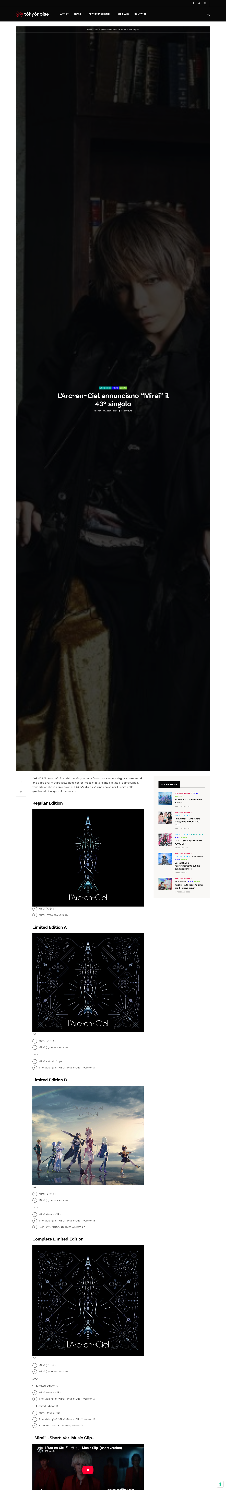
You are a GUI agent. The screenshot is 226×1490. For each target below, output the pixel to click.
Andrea (97, 411)
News (77, 14)
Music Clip (54, 1061)
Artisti (64, 14)
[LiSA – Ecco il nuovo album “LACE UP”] (165, 839)
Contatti (140, 14)
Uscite (123, 388)
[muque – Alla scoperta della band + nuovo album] (165, 884)
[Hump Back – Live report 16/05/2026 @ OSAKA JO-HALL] (165, 818)
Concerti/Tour (182, 815)
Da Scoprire (197, 856)
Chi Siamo (123, 14)
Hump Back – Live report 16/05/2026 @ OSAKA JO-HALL (188, 822)
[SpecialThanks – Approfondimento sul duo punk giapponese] (165, 859)
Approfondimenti (99, 14)
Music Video (105, 388)
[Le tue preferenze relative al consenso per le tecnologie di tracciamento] (220, 1484)
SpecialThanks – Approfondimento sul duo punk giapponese (187, 866)
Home (89, 30)
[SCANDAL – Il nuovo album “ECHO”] (165, 798)
